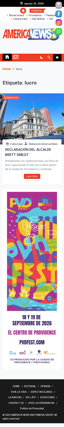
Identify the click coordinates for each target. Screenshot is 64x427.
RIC (51, 19)
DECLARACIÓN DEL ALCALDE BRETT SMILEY (28, 152)
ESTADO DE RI (11, 97)
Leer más (32, 176)
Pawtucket (52, 15)
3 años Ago (16, 144)
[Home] (7, 57)
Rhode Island (16, 15)
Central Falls (20, 19)
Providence (35, 15)
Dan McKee (38, 19)
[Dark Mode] (41, 57)
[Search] (49, 57)
